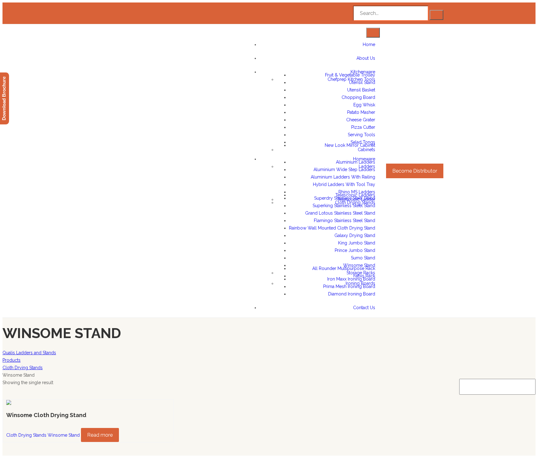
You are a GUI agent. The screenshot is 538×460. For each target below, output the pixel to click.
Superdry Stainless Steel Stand (344, 198)
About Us (365, 58)
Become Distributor (414, 171)
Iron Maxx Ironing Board (351, 278)
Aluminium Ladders (355, 162)
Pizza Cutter (363, 127)
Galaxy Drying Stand (354, 235)
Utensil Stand (362, 82)
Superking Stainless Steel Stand (344, 205)
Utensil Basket (361, 89)
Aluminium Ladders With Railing (343, 176)
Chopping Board (358, 97)
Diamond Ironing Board (351, 293)
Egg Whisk (364, 104)
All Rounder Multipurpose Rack (343, 268)
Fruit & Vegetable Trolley (350, 74)
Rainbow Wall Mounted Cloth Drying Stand (332, 227)
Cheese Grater (360, 119)
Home (369, 44)
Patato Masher (361, 112)
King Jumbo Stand (356, 242)
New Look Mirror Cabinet (350, 145)
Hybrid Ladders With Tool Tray (344, 184)
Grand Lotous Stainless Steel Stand (340, 213)
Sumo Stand (363, 257)
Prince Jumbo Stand (355, 250)
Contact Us (364, 307)
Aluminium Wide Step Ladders (344, 169)
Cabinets (366, 149)
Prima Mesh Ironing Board (349, 286)
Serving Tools (361, 134)
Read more (100, 435)
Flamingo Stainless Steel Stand (344, 220)
